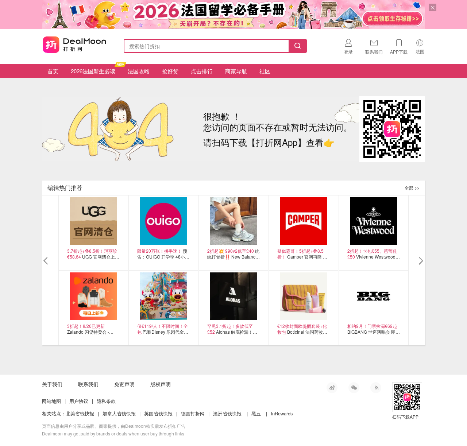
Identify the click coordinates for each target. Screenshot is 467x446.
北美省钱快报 (80, 413)
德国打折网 (193, 413)
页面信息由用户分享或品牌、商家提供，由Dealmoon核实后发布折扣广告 (113, 426)
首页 (52, 71)
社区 (264, 71)
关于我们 (52, 384)
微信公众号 (353, 387)
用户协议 (78, 400)
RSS (375, 387)
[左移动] (46, 261)
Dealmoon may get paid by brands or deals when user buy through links (113, 433)
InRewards (282, 413)
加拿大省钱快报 (119, 413)
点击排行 (202, 71)
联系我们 (88, 384)
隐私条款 (106, 400)
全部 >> (412, 188)
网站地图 (51, 400)
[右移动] (420, 261)
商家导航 (236, 71)
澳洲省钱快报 (227, 413)
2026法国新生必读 (93, 71)
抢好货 (170, 71)
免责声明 (124, 384)
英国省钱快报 (158, 413)
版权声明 (160, 384)
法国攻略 (139, 71)
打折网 (74, 44)
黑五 (256, 413)
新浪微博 (332, 387)
